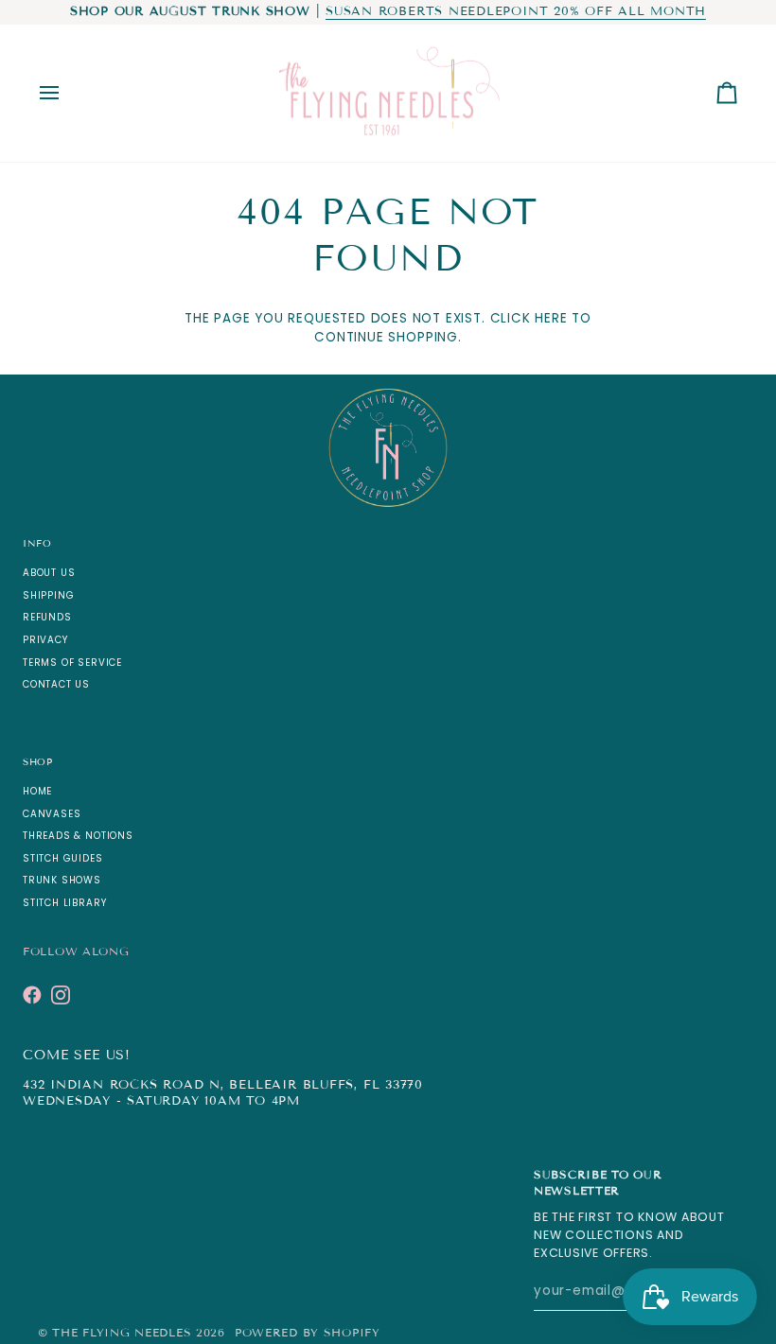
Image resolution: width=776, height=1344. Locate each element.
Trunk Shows (62, 880)
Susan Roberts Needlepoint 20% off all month (516, 11)
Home (37, 791)
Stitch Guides (63, 858)
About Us (49, 573)
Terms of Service (72, 662)
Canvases (51, 814)
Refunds (47, 617)
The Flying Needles (121, 1332)
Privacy (45, 640)
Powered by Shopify (307, 1332)
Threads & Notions (78, 836)
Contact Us (56, 684)
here (551, 318)
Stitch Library (64, 903)
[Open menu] (66, 94)
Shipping (48, 595)
